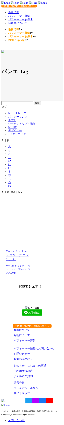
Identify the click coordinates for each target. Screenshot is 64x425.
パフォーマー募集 (24, 340)
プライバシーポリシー (27, 388)
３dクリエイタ (17, 134)
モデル (12, 120)
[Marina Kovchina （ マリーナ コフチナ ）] (18, 220)
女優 (13, 272)
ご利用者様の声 (23, 370)
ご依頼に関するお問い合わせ (19, 6)
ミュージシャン (19, 269)
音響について (22, 329)
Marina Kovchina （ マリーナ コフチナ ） (17, 255)
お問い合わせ (22, 353)
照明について (22, 335)
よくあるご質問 (23, 376)
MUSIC (12, 127)
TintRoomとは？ (23, 359)
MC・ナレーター (18, 113)
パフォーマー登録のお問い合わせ (34, 348)
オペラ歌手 (11, 266)
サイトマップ (22, 393)
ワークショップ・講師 (21, 123)
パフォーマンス (17, 116)
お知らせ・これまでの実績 (30, 365)
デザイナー (15, 130)
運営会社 (19, 382)
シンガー (22, 266)
